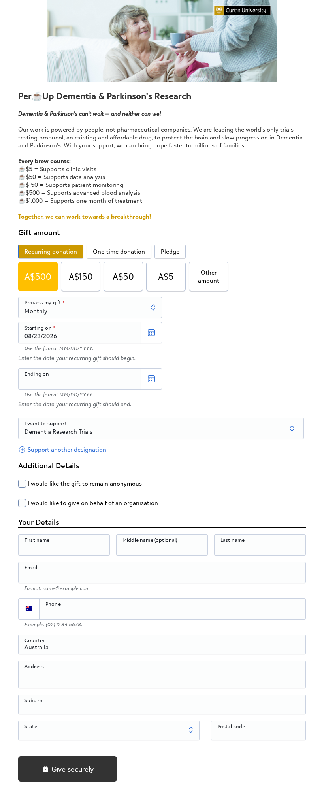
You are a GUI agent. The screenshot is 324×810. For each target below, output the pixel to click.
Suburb (33, 700)
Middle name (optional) (149, 540)
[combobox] (162, 648)
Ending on (36, 374)
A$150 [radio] (81, 276)
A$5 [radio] (166, 276)
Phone (53, 604)
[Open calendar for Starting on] (151, 332)
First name (37, 540)
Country (34, 640)
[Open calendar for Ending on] (151, 379)
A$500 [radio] (37, 276)
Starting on (38, 327)
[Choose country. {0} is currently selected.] (29, 609)
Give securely (71, 769)
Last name (232, 540)
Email (30, 567)
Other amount (208, 276)
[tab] (50, 252)
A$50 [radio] (123, 276)
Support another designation (66, 449)
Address (34, 666)
